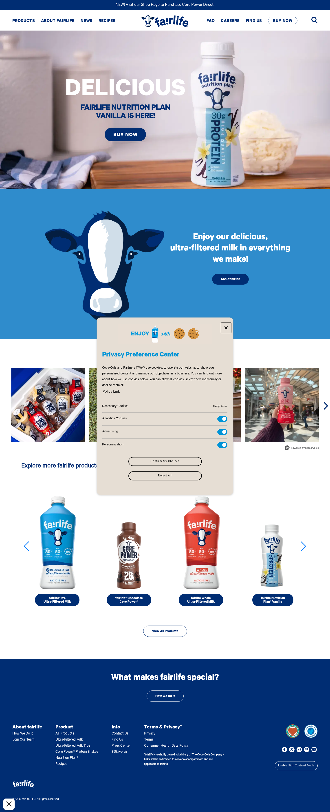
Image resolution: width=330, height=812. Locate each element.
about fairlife (58, 21)
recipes (107, 21)
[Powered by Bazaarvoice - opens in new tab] (302, 448)
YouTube (314, 749)
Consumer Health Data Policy (166, 746)
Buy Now (283, 21)
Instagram (299, 749)
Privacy (149, 734)
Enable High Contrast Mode (296, 766)
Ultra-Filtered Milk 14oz (72, 746)
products (23, 21)
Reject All (165, 475)
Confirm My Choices (164, 461)
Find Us (117, 740)
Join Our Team (23, 740)
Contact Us (120, 734)
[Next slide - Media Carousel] (325, 405)
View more (293, 731)
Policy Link (111, 392)
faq (211, 21)
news (86, 21)
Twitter (292, 749)
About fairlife (230, 279)
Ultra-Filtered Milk (69, 740)
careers (230, 21)
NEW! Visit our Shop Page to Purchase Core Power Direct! (165, 5)
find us (254, 21)
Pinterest (306, 749)
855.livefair (120, 752)
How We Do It (165, 696)
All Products (64, 734)
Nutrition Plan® (66, 758)
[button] (27, 546)
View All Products (165, 631)
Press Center (121, 746)
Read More (57, 544)
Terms (148, 740)
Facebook (284, 749)
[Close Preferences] (9, 804)
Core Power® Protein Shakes (76, 752)
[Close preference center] (226, 328)
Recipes (61, 764)
